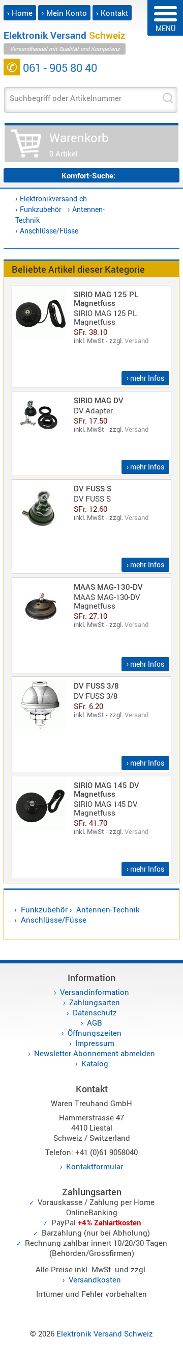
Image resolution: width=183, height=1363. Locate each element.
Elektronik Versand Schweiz (104, 1333)
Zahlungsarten (94, 1002)
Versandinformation (94, 992)
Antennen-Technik (108, 909)
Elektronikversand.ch (53, 198)
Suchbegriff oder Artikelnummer (65, 98)
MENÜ (165, 28)
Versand (136, 340)
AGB (94, 1022)
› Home (20, 13)
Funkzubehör (41, 209)
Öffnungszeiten (94, 1033)
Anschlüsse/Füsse (49, 230)
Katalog (94, 1063)
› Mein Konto (64, 13)
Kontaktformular (94, 1166)
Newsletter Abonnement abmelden (94, 1053)
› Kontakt (112, 13)
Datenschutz (95, 1012)
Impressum (94, 1043)
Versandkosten (95, 1279)
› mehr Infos (145, 378)
